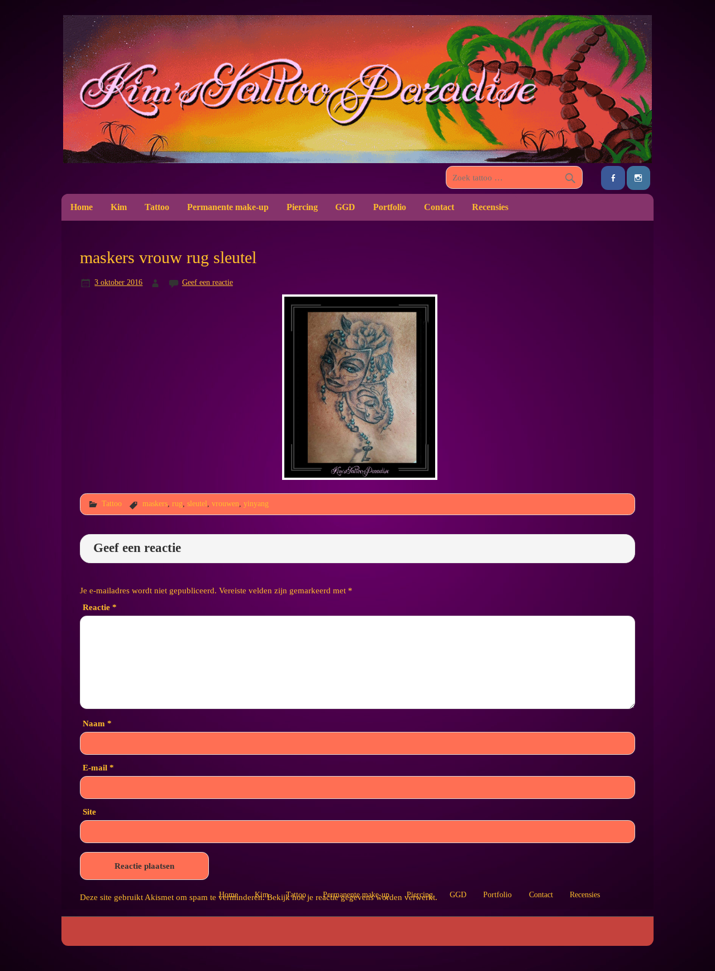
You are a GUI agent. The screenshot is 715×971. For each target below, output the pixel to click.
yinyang (256, 503)
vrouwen (225, 503)
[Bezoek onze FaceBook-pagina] (613, 178)
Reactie (100, 607)
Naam (97, 723)
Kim (119, 207)
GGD (345, 207)
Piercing (302, 207)
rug (177, 503)
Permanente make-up (228, 207)
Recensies (490, 207)
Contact (439, 207)
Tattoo (157, 207)
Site (89, 811)
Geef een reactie (207, 282)
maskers (155, 503)
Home (81, 207)
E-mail (98, 767)
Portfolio (389, 207)
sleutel (197, 503)
